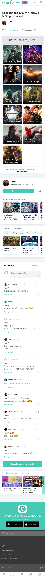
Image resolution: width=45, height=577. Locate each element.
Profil (39, 191)
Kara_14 (11, 302)
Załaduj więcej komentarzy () (22, 464)
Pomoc (3, 541)
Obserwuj (16, 30)
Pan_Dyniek (12, 284)
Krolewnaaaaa (13, 447)
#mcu (37, 233)
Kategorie (22, 575)
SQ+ (24, 2)
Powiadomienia (31, 575)
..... (9, 359)
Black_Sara (12, 429)
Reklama (9, 533)
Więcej (40, 575)
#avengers (7, 233)
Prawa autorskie (6, 550)
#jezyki (22, 233)
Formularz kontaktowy (9, 558)
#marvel (29, 233)
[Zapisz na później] (35, 30)
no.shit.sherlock (14, 394)
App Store (33, 524)
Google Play (16, 524)
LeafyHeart (12, 380)
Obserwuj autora (19, 191)
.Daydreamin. (13, 412)
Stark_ (10, 22)
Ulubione (28, 30)
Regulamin (4, 546)
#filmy (15, 233)
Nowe (4, 575)
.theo (10, 339)
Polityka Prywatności (8, 554)
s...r (9, 319)
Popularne (13, 575)
